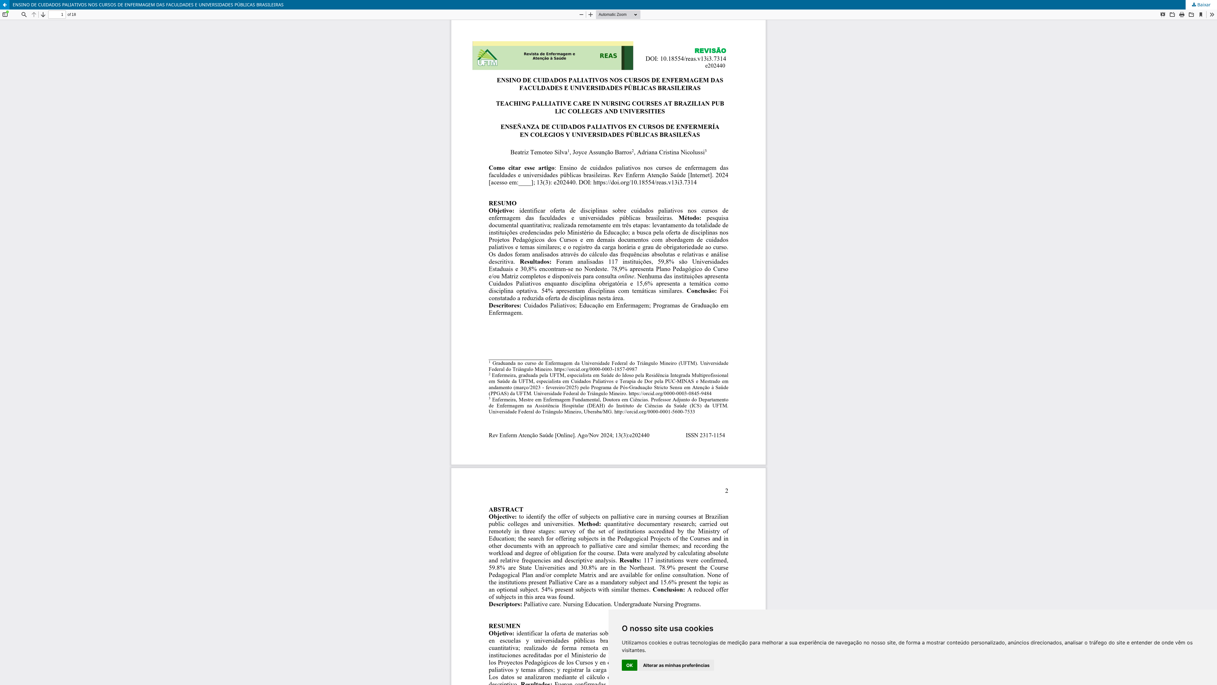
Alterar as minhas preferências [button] (676, 665)
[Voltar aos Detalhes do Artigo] (5, 5)
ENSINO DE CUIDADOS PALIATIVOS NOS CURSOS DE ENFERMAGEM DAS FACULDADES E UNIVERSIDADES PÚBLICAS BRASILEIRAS (148, 5)
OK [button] (629, 665)
